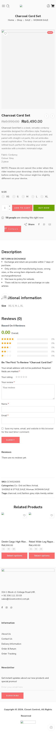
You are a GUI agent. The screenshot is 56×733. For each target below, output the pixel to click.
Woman (30, 489)
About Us (6, 633)
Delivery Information (11, 643)
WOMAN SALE (40, 20)
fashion (25, 493)
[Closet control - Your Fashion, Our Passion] (28, 6)
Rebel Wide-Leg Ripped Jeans (42, 541)
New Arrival (32, 485)
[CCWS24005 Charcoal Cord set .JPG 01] (28, 69)
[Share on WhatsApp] (44, 224)
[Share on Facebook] (38, 224)
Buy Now (44, 208)
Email (5, 415)
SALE (27, 20)
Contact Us (6, 638)
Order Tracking (8, 653)
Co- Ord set (20, 485)
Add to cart (22, 208)
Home (11, 20)
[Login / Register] (48, 6)
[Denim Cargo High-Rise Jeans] (14, 525)
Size (4, 192)
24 (3, 549)
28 (13, 549)
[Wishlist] (5, 33)
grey (32, 493)
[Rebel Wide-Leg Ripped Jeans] (42, 525)
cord (19, 493)
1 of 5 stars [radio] (16, 377)
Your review (8, 382)
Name (5, 403)
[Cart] (53, 5)
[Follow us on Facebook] (2, 607)
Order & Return (8, 648)
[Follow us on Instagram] (6, 607)
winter (50, 493)
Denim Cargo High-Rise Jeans (14, 541)
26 (8, 549)
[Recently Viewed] (51, 727)
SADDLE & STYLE (10, 489)
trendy (43, 493)
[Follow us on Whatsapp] (11, 607)
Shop (19, 20)
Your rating (6, 377)
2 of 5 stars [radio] (17, 377)
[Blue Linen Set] (46, 116)
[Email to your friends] (50, 224)
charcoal (12, 493)
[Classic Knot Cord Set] (52, 116)
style (37, 493)
